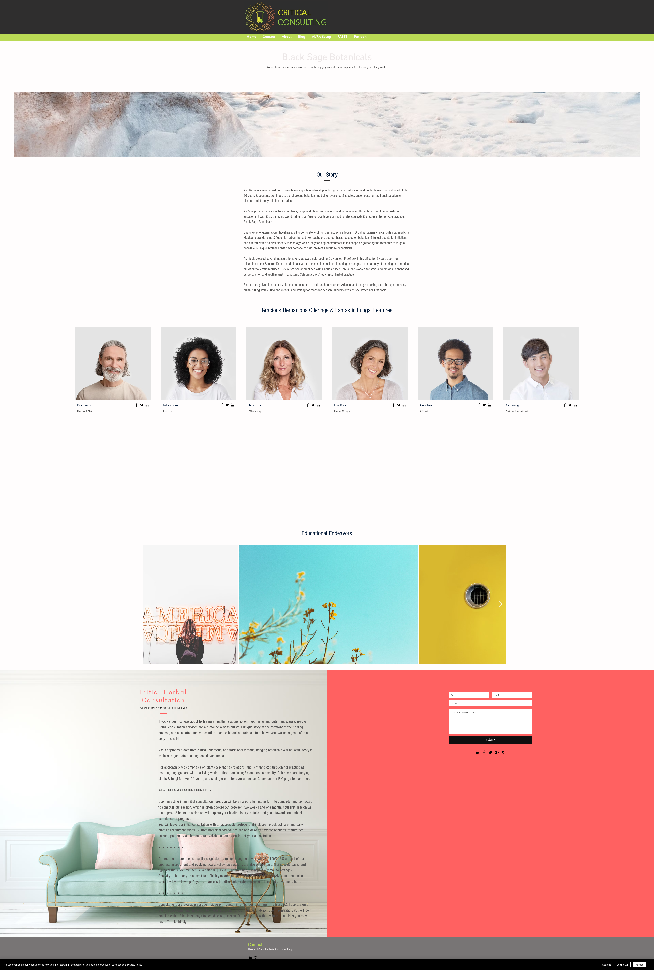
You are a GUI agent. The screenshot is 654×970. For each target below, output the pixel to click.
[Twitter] (142, 405)
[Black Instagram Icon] (503, 752)
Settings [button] (606, 964)
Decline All (622, 964)
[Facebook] (136, 405)
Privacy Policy (134, 964)
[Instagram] (256, 958)
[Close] (650, 964)
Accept (639, 964)
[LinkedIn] (147, 405)
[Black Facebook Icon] (483, 752)
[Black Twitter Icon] (490, 752)
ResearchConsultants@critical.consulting (270, 949)
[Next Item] (500, 604)
